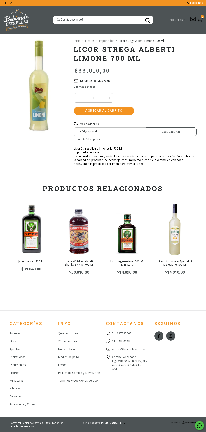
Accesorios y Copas (22, 404)
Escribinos (196, 3)
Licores (90, 41)
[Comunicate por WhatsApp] (199, 425)
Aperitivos (16, 349)
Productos (176, 20)
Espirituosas (17, 357)
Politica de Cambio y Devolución (79, 373)
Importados (106, 41)
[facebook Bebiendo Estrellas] (6, 3)
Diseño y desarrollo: (101, 423)
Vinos (13, 341)
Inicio (77, 41)
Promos (15, 333)
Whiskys (15, 388)
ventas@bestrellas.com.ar (128, 349)
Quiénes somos (68, 333)
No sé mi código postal (87, 139)
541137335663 (121, 333)
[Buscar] (147, 20)
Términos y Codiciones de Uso (78, 380)
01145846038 (121, 341)
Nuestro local (66, 349)
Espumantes (18, 365)
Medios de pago (68, 357)
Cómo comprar (68, 341)
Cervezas (16, 396)
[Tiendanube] (183, 423)
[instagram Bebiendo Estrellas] (11, 3)
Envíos (62, 365)
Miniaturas (16, 380)
